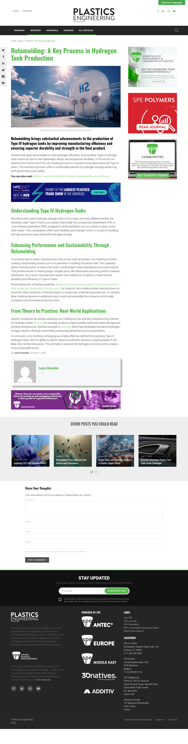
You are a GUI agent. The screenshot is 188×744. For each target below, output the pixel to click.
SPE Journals (130, 621)
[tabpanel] (30, 451)
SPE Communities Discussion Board (141, 627)
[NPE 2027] (66, 192)
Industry (35, 30)
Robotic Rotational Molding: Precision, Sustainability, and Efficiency (71, 176)
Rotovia (38, 322)
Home (13, 41)
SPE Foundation (131, 624)
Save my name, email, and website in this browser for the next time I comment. (56, 552)
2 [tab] (96, 472)
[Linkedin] (163, 11)
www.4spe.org (43, 679)
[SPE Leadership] (152, 67)
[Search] (177, 30)
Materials (52, 30)
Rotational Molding (45, 41)
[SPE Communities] (152, 159)
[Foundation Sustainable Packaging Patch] (66, 400)
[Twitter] (3, 50)
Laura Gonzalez (21, 353)
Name (28, 522)
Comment (29, 500)
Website (28, 542)
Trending (19, 30)
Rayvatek (65, 326)
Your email (67, 591)
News (20, 41)
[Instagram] (169, 11)
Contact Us (172, 720)
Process (68, 30)
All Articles (86, 30)
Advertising (27, 11)
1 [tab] (91, 472)
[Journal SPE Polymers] (152, 113)
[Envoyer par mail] (3, 76)
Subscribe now (117, 590)
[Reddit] (3, 70)
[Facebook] (158, 11)
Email (28, 532)
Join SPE (128, 617)
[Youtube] (174, 11)
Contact (15, 11)
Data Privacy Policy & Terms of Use (138, 720)
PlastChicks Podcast (134, 631)
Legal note (160, 720)
